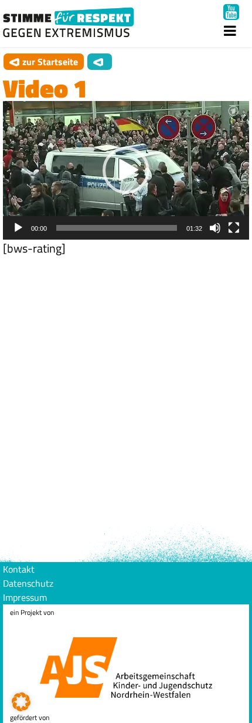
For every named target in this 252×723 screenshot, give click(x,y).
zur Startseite (50, 62)
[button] (126, 170)
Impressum (25, 597)
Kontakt (19, 569)
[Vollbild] (234, 228)
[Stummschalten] (215, 228)
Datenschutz (28, 583)
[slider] (116, 228)
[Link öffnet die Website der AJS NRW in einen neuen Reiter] (126, 658)
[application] (126, 170)
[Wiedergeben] (18, 228)
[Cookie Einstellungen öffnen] (21, 708)
